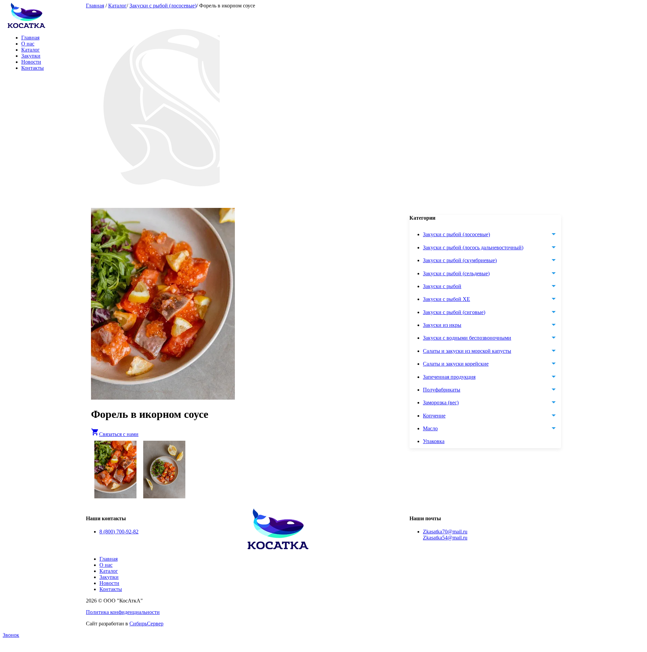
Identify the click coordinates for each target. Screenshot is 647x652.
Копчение (434, 415)
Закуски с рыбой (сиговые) (454, 312)
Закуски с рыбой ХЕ (446, 299)
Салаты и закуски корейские (456, 364)
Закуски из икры (442, 325)
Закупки (30, 56)
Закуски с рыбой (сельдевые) (456, 273)
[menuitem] (492, 441)
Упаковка (433, 441)
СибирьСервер (146, 623)
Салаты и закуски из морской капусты (467, 351)
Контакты (32, 68)
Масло (430, 428)
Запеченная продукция (449, 377)
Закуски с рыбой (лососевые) (162, 5)
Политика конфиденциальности (123, 612)
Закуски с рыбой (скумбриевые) (460, 260)
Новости (31, 62)
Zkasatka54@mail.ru (445, 537)
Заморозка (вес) (441, 403)
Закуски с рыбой (442, 286)
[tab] (492, 234)
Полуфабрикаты (441, 390)
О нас (27, 43)
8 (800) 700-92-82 (118, 531)
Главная (30, 37)
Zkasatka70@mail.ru (445, 531)
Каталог (30, 50)
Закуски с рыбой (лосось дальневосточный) (473, 247)
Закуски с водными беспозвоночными (467, 338)
